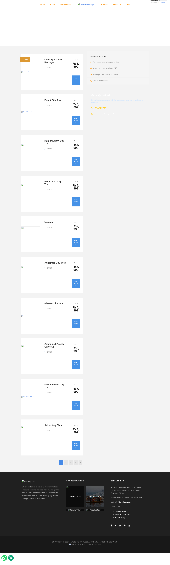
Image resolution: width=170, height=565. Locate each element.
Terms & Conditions (122, 514)
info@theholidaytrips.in (123, 502)
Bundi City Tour (53, 100)
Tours (52, 4)
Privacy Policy (120, 512)
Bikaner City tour (53, 303)
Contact (104, 4)
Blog (128, 4)
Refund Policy (120, 517)
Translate (162, 2)
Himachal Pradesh (75, 496)
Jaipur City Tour (53, 425)
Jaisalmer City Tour (55, 262)
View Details (76, 80)
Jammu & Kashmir (95, 496)
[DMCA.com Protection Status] (85, 545)
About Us (117, 4)
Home (42, 4)
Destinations (65, 4)
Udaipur (48, 222)
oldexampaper (89, 542)
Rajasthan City (75, 510)
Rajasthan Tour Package (95, 511)
